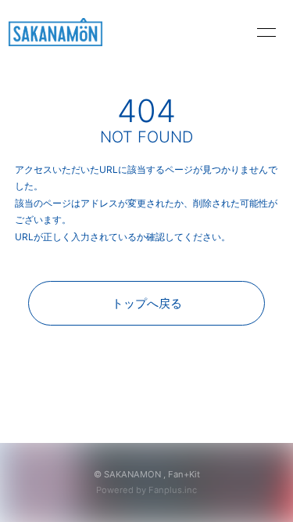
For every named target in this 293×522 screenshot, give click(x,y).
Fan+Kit (184, 474)
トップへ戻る (147, 303)
